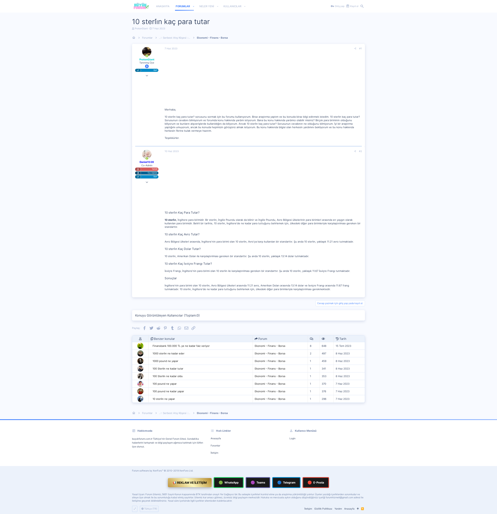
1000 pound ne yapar (165, 361)
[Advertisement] (263, 80)
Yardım (338, 508)
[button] (193, 6)
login (292, 438)
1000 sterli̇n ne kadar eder (168, 353)
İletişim (214, 452)
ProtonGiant (141, 28)
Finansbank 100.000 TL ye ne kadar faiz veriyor (181, 345)
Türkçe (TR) (150, 508)
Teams (258, 482)
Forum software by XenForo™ (162, 470)
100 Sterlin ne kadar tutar (168, 368)
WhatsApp (229, 482)
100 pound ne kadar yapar (168, 391)
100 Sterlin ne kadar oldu (168, 376)
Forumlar (215, 445)
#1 (360, 48)
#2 (360, 151)
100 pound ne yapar (165, 383)
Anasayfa (216, 438)
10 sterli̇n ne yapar (164, 398)
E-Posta (316, 482)
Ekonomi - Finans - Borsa (270, 345)
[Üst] (358, 509)
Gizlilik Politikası (323, 508)
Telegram (286, 482)
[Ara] (362, 6)
